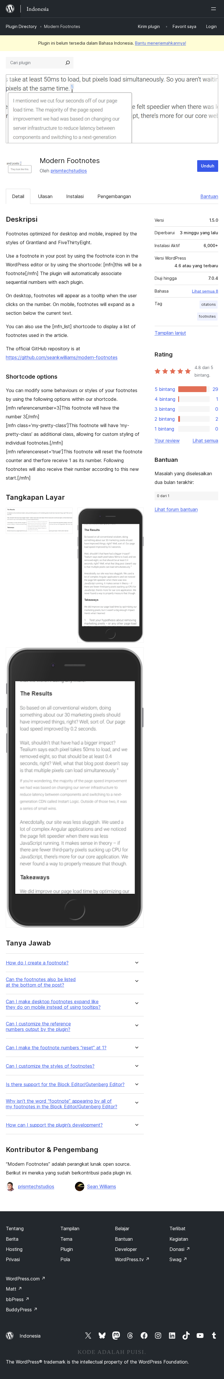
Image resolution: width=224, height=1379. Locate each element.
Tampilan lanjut (170, 333)
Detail (18, 196)
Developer (126, 1249)
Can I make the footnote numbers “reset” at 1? (56, 1048)
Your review (167, 440)
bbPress (17, 1299)
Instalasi (75, 196)
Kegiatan (178, 1239)
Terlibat (177, 1228)
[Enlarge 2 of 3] (136, 515)
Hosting (14, 1249)
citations (208, 304)
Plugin (66, 1249)
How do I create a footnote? (37, 963)
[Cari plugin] (68, 63)
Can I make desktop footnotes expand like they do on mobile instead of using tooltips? (53, 1004)
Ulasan (45, 196)
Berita (12, 1239)
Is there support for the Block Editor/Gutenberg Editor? (65, 1084)
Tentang (15, 1228)
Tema (66, 1239)
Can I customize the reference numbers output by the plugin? (38, 1026)
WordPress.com (26, 1279)
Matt (14, 1289)
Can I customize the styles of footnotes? (50, 1066)
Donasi (179, 1249)
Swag (178, 1259)
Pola (65, 1259)
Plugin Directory (21, 26)
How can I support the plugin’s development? (54, 1125)
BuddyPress (22, 1309)
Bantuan (209, 196)
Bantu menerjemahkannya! (160, 43)
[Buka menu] (214, 9)
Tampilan (69, 1228)
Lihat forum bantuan (176, 509)
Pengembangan (114, 196)
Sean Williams (101, 1186)
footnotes (207, 316)
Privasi (13, 1259)
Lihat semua (205, 440)
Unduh (207, 165)
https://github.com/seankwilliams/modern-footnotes (62, 357)
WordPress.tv (132, 1259)
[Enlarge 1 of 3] (65, 515)
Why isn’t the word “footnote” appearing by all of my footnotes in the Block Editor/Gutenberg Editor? (61, 1103)
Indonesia (30, 1336)
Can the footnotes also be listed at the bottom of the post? (41, 982)
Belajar (122, 1228)
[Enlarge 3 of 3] (136, 655)
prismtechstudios (69, 171)
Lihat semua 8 (205, 291)
